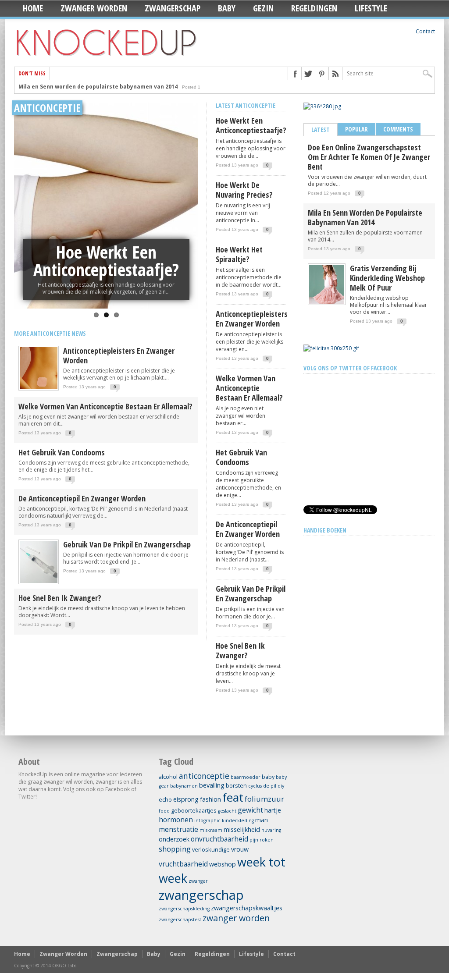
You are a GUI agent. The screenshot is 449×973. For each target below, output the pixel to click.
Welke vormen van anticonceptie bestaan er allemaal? (105, 406)
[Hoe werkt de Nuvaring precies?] (106, 206)
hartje (272, 810)
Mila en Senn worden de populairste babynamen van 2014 (98, 86)
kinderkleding (238, 820)
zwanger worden (236, 918)
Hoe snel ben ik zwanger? (59, 598)
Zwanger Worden (94, 8)
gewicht (250, 810)
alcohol (168, 777)
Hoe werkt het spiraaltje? (239, 254)
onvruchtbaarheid (219, 839)
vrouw (240, 849)
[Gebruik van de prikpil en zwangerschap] (38, 582)
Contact (425, 31)
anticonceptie (204, 776)
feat (232, 797)
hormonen (176, 819)
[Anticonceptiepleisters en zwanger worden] (38, 388)
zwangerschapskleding (184, 909)
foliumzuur (264, 799)
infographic (207, 820)
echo (165, 799)
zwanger (198, 881)
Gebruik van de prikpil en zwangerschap (127, 544)
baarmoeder (245, 777)
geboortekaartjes (194, 810)
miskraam (211, 830)
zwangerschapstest (180, 919)
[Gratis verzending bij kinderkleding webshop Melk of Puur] (326, 301)
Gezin (263, 8)
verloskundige (211, 849)
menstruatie (178, 829)
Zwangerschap (172, 8)
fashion (210, 799)
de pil (269, 786)
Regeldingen (314, 8)
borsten (236, 785)
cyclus (255, 786)
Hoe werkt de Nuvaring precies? (106, 260)
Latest (320, 129)
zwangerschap (201, 895)
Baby (226, 8)
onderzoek (174, 839)
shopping (175, 849)
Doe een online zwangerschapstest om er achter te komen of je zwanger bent (369, 156)
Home (33, 8)
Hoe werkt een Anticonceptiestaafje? (250, 125)
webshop (222, 864)
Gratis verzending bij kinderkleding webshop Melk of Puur (387, 277)
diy (281, 786)
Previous (23, 193)
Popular (356, 129)
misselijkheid (242, 829)
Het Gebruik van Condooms (61, 452)
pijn (253, 840)
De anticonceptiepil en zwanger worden (82, 498)
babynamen (184, 786)
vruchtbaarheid (183, 864)
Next (189, 193)
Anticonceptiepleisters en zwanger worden (119, 355)
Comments (398, 129)
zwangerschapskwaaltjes (246, 908)
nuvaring (271, 830)
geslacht (227, 811)
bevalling (211, 785)
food (164, 811)
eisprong (186, 799)
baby (268, 777)
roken (267, 840)
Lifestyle (371, 8)
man (261, 820)
